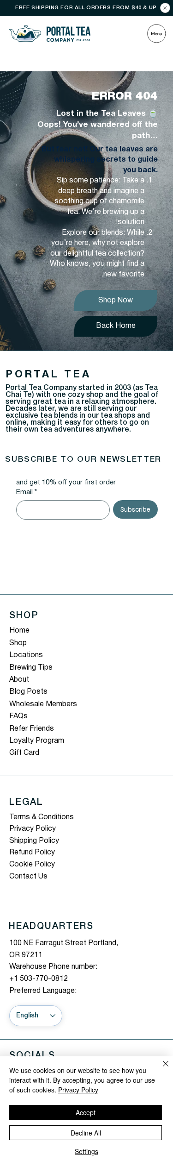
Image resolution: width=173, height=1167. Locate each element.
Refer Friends (31, 729)
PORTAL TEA (48, 374)
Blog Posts (28, 692)
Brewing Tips (31, 668)
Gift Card (24, 753)
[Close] (165, 8)
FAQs (18, 716)
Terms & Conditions (41, 817)
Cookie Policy (32, 864)
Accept (85, 1112)
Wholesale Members (43, 704)
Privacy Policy (32, 829)
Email (26, 492)
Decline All (86, 1132)
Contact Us (28, 876)
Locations (26, 655)
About (19, 680)
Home (19, 630)
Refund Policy (32, 852)
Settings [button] (86, 1151)
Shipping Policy (34, 841)
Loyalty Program (36, 741)
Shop (18, 643)
